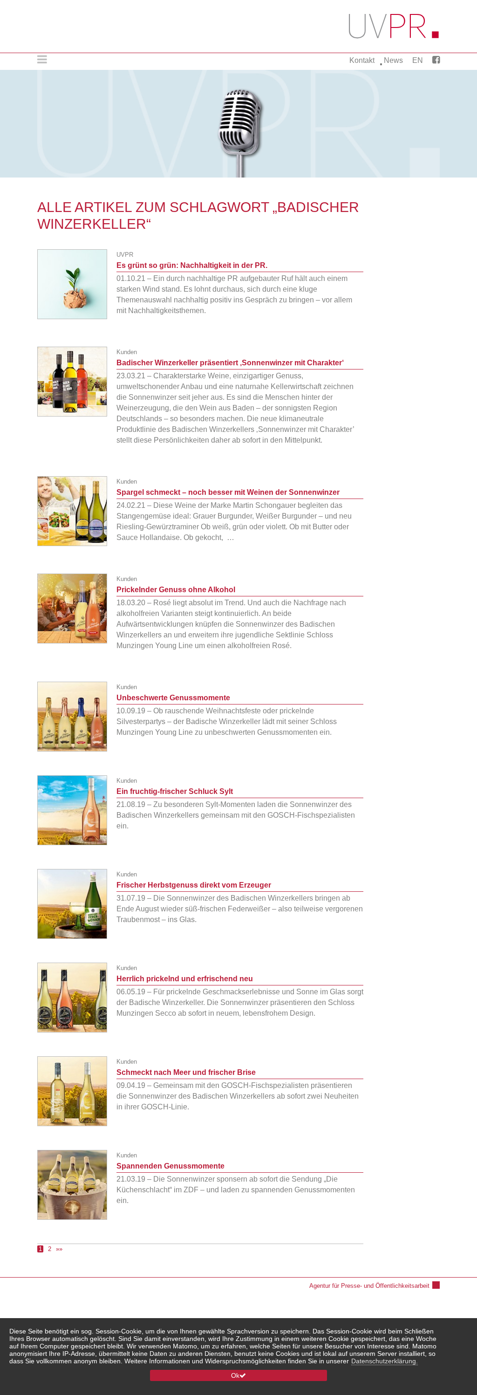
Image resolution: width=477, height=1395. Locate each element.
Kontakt (362, 60)
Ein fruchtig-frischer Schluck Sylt (174, 791)
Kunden (126, 352)
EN (417, 60)
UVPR (124, 254)
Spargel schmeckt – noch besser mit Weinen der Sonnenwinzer (228, 492)
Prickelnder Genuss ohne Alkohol (175, 590)
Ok (235, 1375)
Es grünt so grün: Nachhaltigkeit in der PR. (191, 265)
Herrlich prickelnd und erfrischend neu (184, 979)
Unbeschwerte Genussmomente (173, 698)
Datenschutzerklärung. (384, 1361)
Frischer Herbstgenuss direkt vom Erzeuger (193, 885)
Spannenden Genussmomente (170, 1166)
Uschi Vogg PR (394, 26)
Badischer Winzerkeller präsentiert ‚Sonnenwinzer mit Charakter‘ (230, 363)
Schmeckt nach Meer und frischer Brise (186, 1072)
